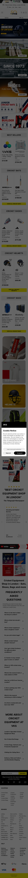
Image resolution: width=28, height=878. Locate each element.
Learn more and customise (14, 449)
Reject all (8, 453)
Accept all (19, 453)
